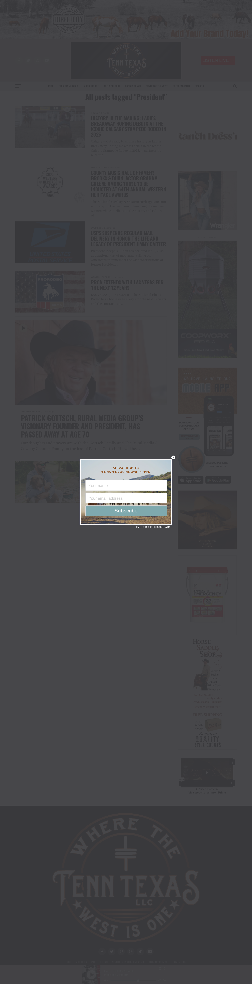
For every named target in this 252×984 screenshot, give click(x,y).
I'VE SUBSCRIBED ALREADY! (154, 527)
